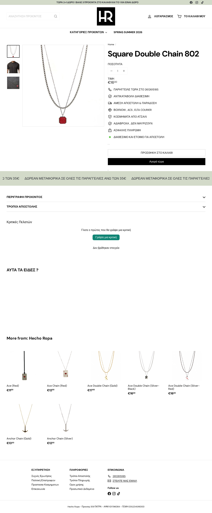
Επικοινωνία (38, 489)
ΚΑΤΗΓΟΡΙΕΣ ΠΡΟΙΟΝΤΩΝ (87, 32)
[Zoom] (63, 85)
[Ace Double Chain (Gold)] (106, 371)
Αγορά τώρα (156, 161)
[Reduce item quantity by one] (111, 71)
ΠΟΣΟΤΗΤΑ (115, 64)
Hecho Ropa (40, 338)
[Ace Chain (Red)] (65, 371)
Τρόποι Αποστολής (80, 476)
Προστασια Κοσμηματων (45, 484)
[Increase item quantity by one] (123, 71)
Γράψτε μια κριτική (106, 237)
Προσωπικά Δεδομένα (82, 489)
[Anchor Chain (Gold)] (25, 424)
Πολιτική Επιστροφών (43, 480)
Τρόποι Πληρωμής (80, 480)
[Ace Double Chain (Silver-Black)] (146, 373)
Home (111, 44)
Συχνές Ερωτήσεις (41, 476)
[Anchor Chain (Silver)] (65, 424)
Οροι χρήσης (77, 484)
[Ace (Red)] (25, 371)
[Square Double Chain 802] (22, 301)
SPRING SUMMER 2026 (128, 32)
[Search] (56, 16)
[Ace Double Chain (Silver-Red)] (186, 373)
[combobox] (33, 16)
